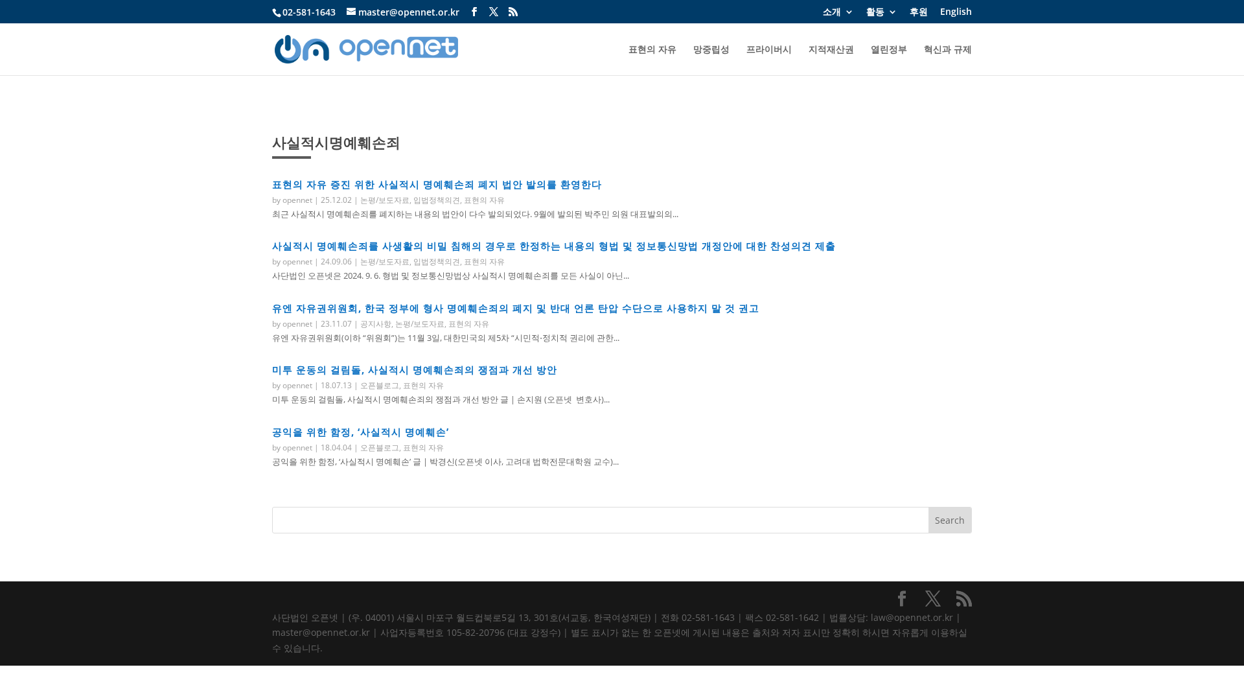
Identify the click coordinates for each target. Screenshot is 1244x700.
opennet (297, 199)
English (956, 12)
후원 (919, 12)
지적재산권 (831, 50)
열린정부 (889, 50)
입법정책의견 (436, 199)
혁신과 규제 (948, 50)
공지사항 (375, 323)
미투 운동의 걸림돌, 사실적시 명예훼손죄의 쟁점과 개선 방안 (414, 369)
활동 (875, 12)
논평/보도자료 (384, 199)
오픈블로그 (379, 385)
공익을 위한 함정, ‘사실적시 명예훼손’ (360, 431)
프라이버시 (769, 50)
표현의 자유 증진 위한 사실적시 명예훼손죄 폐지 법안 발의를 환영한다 (437, 184)
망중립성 (711, 50)
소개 (832, 12)
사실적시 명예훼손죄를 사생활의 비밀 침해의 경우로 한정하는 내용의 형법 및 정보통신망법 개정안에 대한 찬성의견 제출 (554, 245)
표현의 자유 (652, 50)
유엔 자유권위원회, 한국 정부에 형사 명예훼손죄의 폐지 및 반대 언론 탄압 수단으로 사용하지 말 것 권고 (515, 307)
